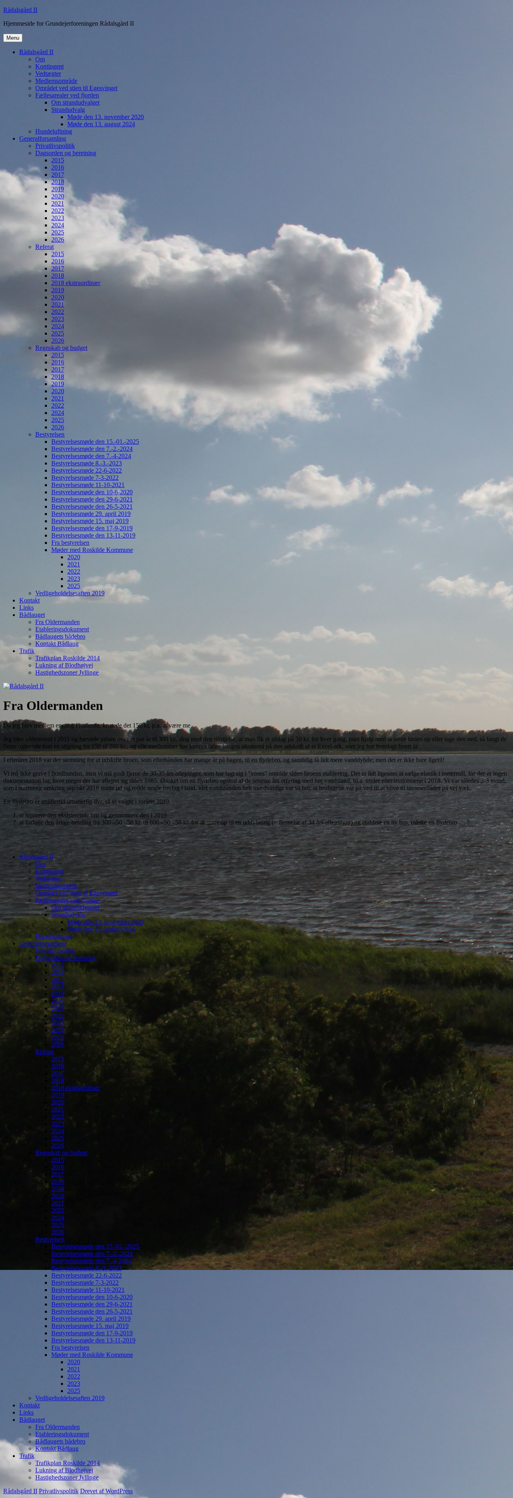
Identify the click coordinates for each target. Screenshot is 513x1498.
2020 (57, 196)
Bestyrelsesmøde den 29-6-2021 (92, 499)
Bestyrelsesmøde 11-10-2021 (88, 484)
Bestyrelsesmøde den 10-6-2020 (92, 492)
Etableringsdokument (62, 629)
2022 (57, 210)
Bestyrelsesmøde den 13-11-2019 (93, 535)
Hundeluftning (53, 131)
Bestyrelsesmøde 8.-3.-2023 (86, 463)
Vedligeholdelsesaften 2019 (70, 593)
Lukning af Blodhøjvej (64, 665)
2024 (57, 225)
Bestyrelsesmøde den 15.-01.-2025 (95, 441)
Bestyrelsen (50, 434)
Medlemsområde (56, 80)
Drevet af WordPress (106, 1491)
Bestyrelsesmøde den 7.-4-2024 (91, 456)
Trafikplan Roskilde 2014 (67, 658)
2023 (57, 217)
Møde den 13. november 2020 (105, 116)
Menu (12, 38)
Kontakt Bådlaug (57, 643)
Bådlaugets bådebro (60, 636)
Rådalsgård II (20, 9)
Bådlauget (32, 614)
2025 (57, 232)
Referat (44, 246)
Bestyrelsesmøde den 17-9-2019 (92, 528)
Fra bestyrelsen (70, 542)
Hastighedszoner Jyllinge (67, 672)
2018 (57, 181)
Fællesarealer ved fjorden (67, 95)
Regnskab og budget (61, 347)
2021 (57, 203)
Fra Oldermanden (57, 622)
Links (26, 607)
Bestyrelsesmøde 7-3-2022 (85, 477)
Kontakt (29, 600)
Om (40, 59)
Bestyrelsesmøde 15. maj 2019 (90, 521)
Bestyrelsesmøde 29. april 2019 (91, 513)
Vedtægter (48, 73)
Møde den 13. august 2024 (101, 124)
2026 (57, 239)
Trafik (26, 650)
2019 (57, 189)
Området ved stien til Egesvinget (76, 88)
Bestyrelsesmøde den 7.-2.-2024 (92, 448)
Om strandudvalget (75, 102)
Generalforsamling (42, 138)
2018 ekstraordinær (75, 282)
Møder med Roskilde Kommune (92, 549)
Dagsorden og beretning (65, 153)
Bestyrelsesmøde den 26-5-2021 (92, 506)
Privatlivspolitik (55, 145)
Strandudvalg (68, 109)
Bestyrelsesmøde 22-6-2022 (86, 470)
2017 (57, 174)
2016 (57, 167)
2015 (57, 160)
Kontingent (49, 66)
